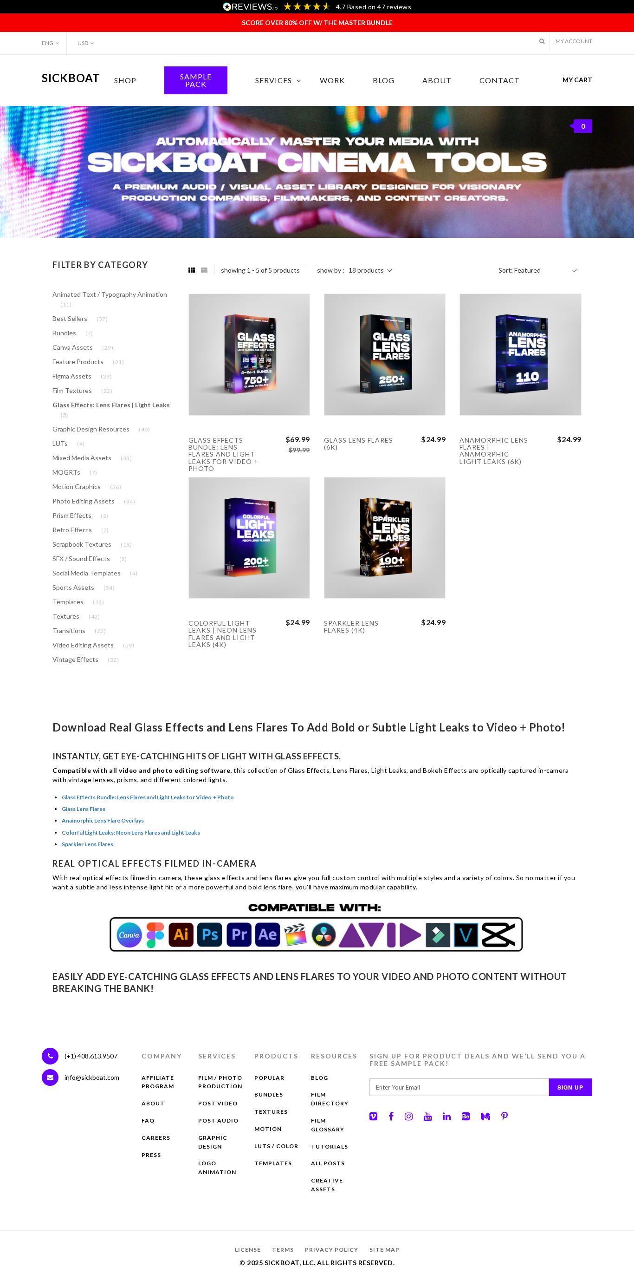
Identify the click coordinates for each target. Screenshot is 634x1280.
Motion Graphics (86, 486)
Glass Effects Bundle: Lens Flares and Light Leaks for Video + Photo (223, 454)
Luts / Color (276, 1146)
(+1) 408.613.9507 (90, 1056)
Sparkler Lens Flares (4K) (351, 626)
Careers (156, 1137)
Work (332, 80)
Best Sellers (80, 318)
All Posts (328, 1163)
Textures (76, 616)
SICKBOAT (71, 78)
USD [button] (83, 42)
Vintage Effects (85, 659)
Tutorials (329, 1146)
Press (151, 1154)
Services (273, 80)
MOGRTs (74, 472)
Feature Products (88, 362)
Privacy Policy (331, 1249)
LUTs (68, 443)
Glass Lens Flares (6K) (358, 443)
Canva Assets (82, 347)
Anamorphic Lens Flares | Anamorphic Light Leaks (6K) (493, 450)
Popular (269, 1077)
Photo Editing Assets (93, 501)
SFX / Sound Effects (89, 558)
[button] (541, 41)
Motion (268, 1128)
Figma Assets (82, 376)
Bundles (72, 333)
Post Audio (218, 1120)
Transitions (79, 630)
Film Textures (82, 390)
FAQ (148, 1120)
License (248, 1249)
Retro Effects (80, 530)
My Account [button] (574, 41)
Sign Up (570, 1087)
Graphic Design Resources (101, 429)
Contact (499, 80)
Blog (384, 80)
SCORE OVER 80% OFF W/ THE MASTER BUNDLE (317, 22)
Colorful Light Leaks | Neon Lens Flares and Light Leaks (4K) (222, 633)
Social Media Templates (95, 573)
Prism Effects (80, 515)
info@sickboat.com (92, 1077)
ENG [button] (47, 42)
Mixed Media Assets (92, 458)
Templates (78, 602)
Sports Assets (83, 587)
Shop (125, 80)
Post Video (218, 1103)
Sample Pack (196, 80)
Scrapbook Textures (92, 544)
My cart (577, 103)
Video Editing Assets (93, 645)
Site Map (384, 1249)
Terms (283, 1249)
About (437, 80)
